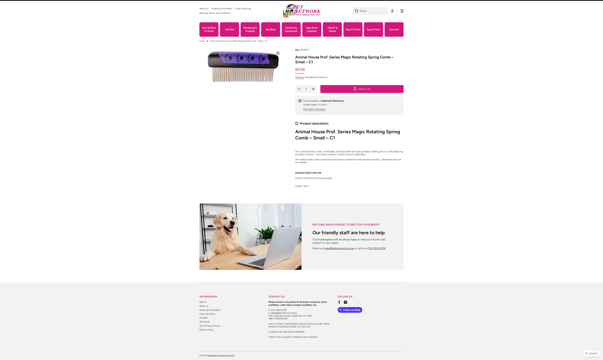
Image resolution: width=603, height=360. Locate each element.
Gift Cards (204, 321)
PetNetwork (212, 355)
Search (202, 302)
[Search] (355, 11)
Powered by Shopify (225, 355)
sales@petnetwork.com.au (339, 248)
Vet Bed (203, 318)
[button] (402, 11)
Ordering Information (209, 310)
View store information (314, 109)
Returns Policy (206, 329)
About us (203, 306)
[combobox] (370, 11)
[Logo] (301, 11)
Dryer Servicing (207, 314)
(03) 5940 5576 (377, 248)
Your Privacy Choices (209, 326)
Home (202, 41)
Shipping (299, 77)
